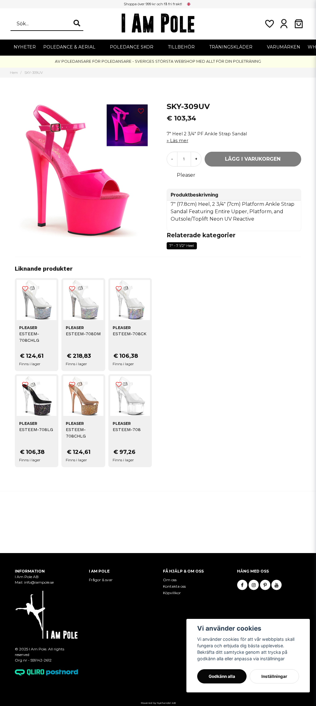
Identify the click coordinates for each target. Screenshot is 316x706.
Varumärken (283, 47)
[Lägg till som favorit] (269, 24)
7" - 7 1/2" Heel (181, 245)
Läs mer (179, 140)
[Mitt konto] (283, 24)
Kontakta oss (174, 586)
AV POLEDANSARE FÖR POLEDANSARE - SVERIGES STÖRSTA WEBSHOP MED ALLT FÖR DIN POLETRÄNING (158, 61)
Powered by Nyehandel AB (158, 702)
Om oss (170, 579)
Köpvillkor (172, 592)
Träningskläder (230, 47)
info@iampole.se (39, 582)
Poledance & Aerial (69, 47)
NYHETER (25, 47)
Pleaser (186, 175)
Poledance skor (131, 47)
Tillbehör (181, 47)
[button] (189, 4)
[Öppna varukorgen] (298, 24)
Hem (14, 72)
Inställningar (274, 676)
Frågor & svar (101, 579)
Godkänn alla (222, 676)
